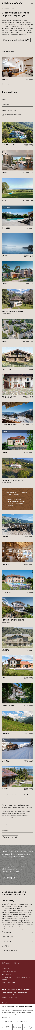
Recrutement (7, 974)
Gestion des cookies (10, 982)
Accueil (4, 8)
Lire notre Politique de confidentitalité (15, 1021)
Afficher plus (6, 1018)
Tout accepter (30, 1027)
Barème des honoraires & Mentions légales (16, 979)
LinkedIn (16, 963)
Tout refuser (7, 1027)
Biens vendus (7, 969)
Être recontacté (10, 837)
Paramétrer (17, 1027)
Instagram (6, 963)
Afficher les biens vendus (12, 114)
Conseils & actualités (10, 972)
